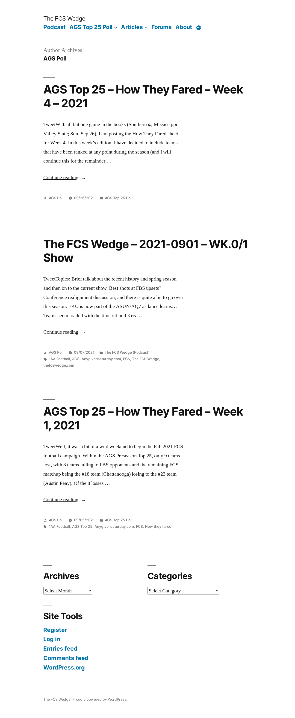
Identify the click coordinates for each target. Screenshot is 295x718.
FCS (126, 359)
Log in (51, 639)
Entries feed (60, 648)
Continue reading (60, 177)
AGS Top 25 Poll (90, 27)
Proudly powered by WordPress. (99, 699)
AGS (76, 359)
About (183, 27)
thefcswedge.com (58, 365)
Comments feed (65, 658)
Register (55, 629)
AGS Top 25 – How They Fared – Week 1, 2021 (143, 418)
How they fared (158, 526)
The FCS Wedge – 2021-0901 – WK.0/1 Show (145, 251)
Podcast (54, 27)
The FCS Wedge (64, 18)
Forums (161, 27)
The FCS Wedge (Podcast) (127, 352)
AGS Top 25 (82, 526)
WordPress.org (64, 667)
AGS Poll (56, 198)
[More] (198, 28)
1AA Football (59, 359)
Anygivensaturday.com (101, 359)
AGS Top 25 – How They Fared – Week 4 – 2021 (143, 96)
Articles (132, 27)
